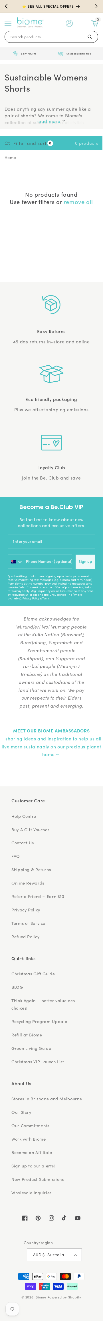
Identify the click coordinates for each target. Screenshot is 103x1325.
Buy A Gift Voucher (30, 829)
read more (49, 121)
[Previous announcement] (6, 6)
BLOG (17, 987)
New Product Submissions (37, 1179)
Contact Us (22, 842)
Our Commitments (30, 1125)
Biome (41, 1297)
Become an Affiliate (31, 1152)
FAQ (15, 856)
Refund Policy (25, 936)
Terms (46, 598)
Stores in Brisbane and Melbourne (46, 1099)
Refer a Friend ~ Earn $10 (37, 896)
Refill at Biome (26, 1035)
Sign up (85, 561)
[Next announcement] (96, 6)
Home (10, 157)
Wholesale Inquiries (31, 1192)
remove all (78, 201)
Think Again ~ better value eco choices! (43, 1004)
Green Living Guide (31, 1048)
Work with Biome (28, 1139)
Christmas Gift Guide (33, 973)
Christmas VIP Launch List (37, 1061)
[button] (8, 23)
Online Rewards (27, 883)
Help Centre (23, 816)
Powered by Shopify (64, 1297)
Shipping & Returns (31, 869)
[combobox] (15, 562)
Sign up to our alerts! (33, 1166)
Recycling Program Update (39, 1021)
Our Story (21, 1112)
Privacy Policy (31, 598)
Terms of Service (28, 923)
